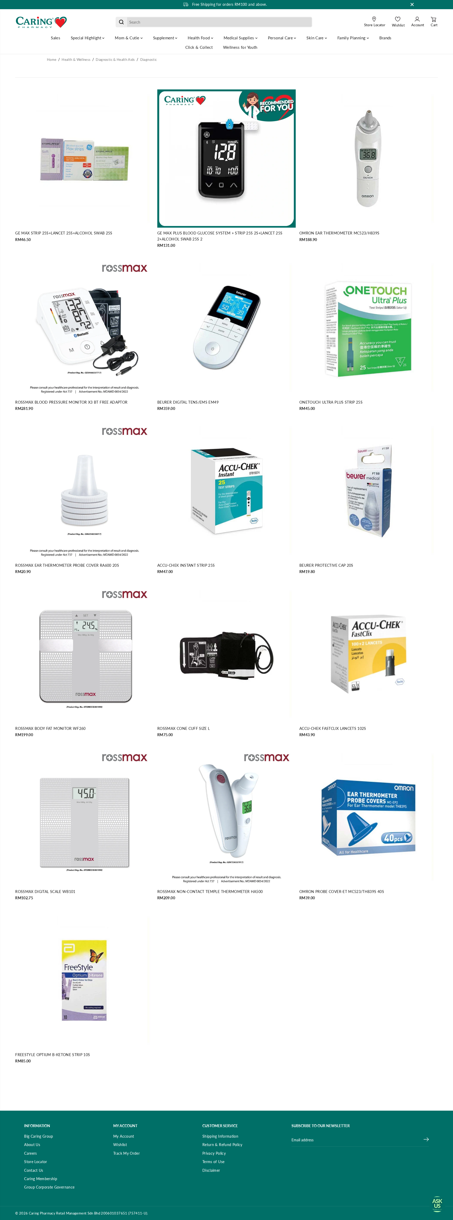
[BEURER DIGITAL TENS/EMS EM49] (226, 327)
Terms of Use (213, 1161)
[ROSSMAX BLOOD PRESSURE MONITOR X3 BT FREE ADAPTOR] (84, 327)
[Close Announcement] (412, 4)
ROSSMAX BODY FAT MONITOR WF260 (50, 728)
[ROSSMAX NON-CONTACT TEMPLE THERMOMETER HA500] (226, 817)
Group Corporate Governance (49, 1187)
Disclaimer (211, 1170)
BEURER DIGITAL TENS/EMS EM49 (188, 402)
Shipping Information (220, 1136)
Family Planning (352, 37)
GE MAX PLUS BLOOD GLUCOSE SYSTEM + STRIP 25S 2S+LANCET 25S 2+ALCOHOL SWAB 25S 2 (219, 236)
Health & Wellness (76, 59)
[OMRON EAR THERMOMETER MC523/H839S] (368, 158)
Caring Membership (40, 1178)
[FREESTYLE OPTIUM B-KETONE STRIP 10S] (84, 980)
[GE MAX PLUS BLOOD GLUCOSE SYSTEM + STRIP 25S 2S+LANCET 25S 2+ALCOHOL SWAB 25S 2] (226, 158)
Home (51, 59)
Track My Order (126, 1153)
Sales (55, 37)
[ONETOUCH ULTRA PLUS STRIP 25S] (368, 327)
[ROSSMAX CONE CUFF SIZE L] (226, 654)
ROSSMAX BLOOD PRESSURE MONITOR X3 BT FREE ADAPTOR (71, 402)
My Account (123, 1136)
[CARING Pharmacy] (41, 22)
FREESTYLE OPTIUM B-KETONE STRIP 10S (52, 1054)
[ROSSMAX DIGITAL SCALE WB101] (84, 817)
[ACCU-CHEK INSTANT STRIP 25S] (226, 490)
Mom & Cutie (127, 37)
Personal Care (281, 37)
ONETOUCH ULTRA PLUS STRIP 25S (331, 402)
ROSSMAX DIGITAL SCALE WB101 (45, 891)
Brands (385, 37)
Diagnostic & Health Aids (115, 59)
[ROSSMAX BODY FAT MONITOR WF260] (84, 654)
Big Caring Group (38, 1136)
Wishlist (120, 1144)
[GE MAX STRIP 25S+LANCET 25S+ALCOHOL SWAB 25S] (84, 158)
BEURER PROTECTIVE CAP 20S (326, 565)
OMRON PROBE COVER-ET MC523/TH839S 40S (341, 891)
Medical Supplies (239, 37)
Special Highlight (86, 37)
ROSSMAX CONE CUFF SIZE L (183, 728)
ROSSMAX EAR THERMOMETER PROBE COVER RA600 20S (67, 565)
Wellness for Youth (240, 47)
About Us (32, 1144)
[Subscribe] (426, 1140)
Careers (30, 1153)
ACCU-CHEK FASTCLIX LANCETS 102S (332, 728)
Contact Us (33, 1170)
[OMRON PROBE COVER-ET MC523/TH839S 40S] (368, 817)
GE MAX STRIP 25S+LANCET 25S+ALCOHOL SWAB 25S (63, 233)
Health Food (199, 37)
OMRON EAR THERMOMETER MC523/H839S (339, 233)
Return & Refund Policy (222, 1144)
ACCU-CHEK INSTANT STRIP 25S (186, 565)
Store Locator (35, 1161)
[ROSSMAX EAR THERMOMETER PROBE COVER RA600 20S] (84, 490)
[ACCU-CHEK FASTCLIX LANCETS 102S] (368, 654)
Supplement (164, 37)
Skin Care (315, 37)
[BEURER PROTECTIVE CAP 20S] (368, 490)
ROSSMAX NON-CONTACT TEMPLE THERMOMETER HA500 (210, 891)
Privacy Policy (214, 1153)
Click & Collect (199, 47)
